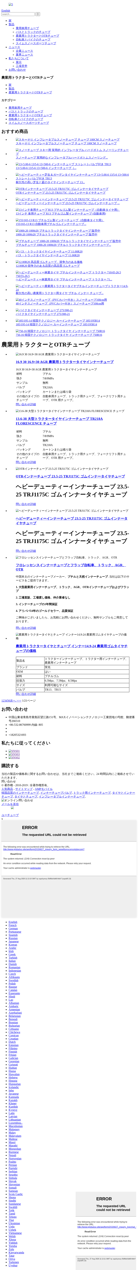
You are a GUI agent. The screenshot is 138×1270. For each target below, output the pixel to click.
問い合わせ (23, 404)
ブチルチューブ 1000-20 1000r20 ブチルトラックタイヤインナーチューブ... (63, 244)
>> (19, 700)
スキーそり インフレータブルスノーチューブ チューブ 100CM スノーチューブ (66, 143)
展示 (19, 62)
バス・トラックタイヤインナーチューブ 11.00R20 (48, 255)
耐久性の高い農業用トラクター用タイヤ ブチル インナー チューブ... (60, 293)
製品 (11, 24)
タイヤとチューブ (25, 796)
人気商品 (7, 789)
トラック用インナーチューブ (92, 792)
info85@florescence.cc (22, 731)
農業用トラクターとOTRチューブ (37, 35)
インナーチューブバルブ (56, 792)
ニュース (14, 47)
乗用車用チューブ (27, 28)
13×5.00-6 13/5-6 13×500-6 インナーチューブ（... (46, 168)
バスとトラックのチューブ (33, 31)
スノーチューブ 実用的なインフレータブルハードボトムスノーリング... (62, 157)
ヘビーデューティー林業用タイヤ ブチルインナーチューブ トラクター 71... (64, 279)
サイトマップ (24, 789)
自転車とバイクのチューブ (33, 39)
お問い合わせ (17, 69)
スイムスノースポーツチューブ (36, 43)
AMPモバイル (44, 789)
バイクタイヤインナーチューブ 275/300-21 (43, 314)
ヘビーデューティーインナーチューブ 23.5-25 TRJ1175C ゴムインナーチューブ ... (68, 203)
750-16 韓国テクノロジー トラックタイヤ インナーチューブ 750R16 (59, 334)
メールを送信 (10, 804)
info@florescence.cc (20, 728)
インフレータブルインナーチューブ (62, 796)
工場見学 (21, 65)
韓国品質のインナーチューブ (20, 792)
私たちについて (19, 58)
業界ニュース (24, 54)
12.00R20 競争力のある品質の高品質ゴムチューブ (48, 265)
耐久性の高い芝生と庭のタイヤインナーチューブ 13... (50, 182)
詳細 (33, 404)
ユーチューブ (10, 815)
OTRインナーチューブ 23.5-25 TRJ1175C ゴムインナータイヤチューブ (60, 192)
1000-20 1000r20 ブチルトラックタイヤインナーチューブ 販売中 (56, 234)
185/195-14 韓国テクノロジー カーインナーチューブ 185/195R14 (56, 324)
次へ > (14, 700)
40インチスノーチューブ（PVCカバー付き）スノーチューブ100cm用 (60, 303)
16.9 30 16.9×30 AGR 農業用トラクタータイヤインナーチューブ (65, 362)
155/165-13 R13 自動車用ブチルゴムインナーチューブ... (51, 224)
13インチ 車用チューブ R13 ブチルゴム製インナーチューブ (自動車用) (61, 213)
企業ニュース (24, 50)
